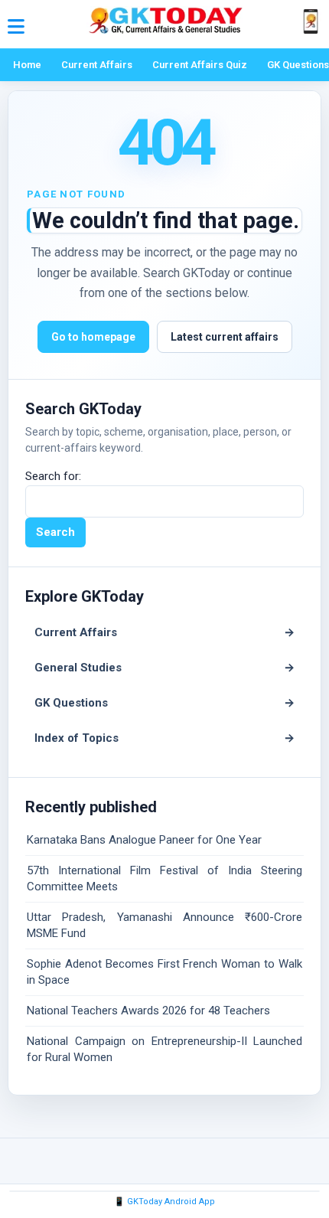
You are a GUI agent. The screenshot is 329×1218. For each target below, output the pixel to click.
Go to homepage (93, 337)
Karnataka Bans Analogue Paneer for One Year (144, 840)
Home (27, 64)
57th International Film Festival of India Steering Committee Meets (164, 878)
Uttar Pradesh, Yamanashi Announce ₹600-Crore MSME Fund (164, 925)
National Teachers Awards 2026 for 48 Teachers (148, 1010)
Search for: (53, 476)
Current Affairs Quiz (199, 64)
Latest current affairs (225, 337)
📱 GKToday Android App (164, 1202)
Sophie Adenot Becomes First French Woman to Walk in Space (164, 972)
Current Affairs (96, 64)
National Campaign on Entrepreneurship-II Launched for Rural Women (164, 1049)
